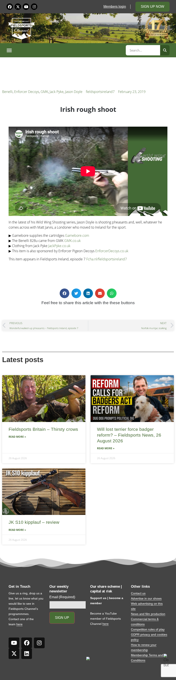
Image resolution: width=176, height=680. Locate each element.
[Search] (165, 50)
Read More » (17, 437)
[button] (65, 50)
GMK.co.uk (72, 240)
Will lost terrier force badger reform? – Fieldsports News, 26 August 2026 (129, 435)
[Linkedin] (26, 653)
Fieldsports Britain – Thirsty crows (43, 429)
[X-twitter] (18, 6)
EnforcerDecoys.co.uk (111, 251)
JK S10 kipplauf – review (34, 522)
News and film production (148, 614)
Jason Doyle (73, 91)
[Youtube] (26, 6)
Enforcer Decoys (26, 91)
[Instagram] (34, 6)
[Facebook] (9, 6)
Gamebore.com (77, 235)
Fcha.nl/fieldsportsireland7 (106, 259)
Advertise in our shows (146, 598)
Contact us (138, 593)
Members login (114, 6)
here (19, 624)
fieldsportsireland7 (100, 91)
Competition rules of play (148, 629)
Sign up (62, 617)
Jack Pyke (57, 91)
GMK (44, 91)
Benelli (7, 91)
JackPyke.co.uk (59, 245)
